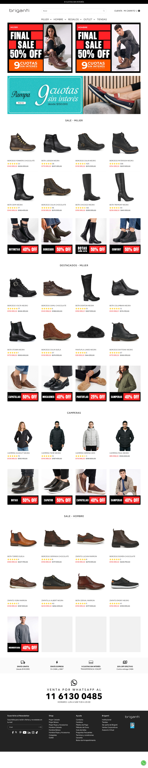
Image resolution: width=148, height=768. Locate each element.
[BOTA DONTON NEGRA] (91, 288)
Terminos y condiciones (85, 735)
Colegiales (53, 735)
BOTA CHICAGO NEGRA (85, 205)
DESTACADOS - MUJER (74, 265)
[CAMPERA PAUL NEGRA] (125, 435)
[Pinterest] (20, 732)
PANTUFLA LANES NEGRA (86, 350)
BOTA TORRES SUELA (15, 556)
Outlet (51, 738)
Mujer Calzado (54, 720)
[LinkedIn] (29, 732)
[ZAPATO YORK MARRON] (22, 582)
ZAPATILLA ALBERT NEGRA (52, 600)
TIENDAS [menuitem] (102, 19)
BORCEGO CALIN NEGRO (86, 161)
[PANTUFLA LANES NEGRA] (91, 332)
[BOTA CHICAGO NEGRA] (91, 187)
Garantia (79, 738)
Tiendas (105, 722)
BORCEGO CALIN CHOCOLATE (53, 205)
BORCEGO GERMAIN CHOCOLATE (55, 556)
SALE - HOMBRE (74, 516)
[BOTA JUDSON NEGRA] (56, 143)
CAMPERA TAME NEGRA (51, 453)
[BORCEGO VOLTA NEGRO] (22, 288)
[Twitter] (16, 732)
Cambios (79, 722)
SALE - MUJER (74, 120)
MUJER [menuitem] (45, 19)
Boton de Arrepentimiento (86, 740)
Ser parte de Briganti (109, 725)
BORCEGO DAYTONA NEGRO (121, 350)
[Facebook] (13, 732)
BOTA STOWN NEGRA (16, 350)
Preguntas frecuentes (84, 732)
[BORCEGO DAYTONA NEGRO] (125, 332)
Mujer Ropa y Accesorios (58, 725)
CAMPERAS (74, 412)
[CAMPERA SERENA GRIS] (91, 435)
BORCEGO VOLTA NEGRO (17, 306)
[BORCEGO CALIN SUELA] (56, 332)
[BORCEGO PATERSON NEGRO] (125, 143)
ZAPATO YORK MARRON (17, 600)
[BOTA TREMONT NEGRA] (125, 187)
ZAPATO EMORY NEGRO (119, 600)
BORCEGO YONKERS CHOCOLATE (21, 161)
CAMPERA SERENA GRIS (85, 453)
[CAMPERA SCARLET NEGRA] (22, 435)
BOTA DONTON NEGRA (85, 306)
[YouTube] (24, 732)
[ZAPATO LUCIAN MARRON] (91, 538)
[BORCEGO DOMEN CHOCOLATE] (125, 538)
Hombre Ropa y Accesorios (59, 732)
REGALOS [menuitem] (73, 19)
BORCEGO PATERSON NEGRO (122, 161)
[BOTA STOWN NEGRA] (22, 332)
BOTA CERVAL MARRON (85, 600)
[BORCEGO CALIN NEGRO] (91, 143)
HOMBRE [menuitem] (58, 19)
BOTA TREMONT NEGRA (119, 205)
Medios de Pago (82, 725)
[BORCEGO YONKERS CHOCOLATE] (22, 143)
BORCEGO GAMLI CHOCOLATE (53, 306)
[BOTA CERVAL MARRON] (91, 582)
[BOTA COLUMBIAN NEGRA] (125, 288)
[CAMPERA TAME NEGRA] (56, 435)
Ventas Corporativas (110, 727)
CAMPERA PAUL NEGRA (119, 453)
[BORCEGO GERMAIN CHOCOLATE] (56, 538)
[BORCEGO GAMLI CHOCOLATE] (56, 288)
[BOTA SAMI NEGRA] (22, 187)
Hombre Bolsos (55, 730)
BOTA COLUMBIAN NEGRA (120, 306)
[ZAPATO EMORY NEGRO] (125, 582)
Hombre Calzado (55, 727)
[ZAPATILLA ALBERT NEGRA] (56, 582)
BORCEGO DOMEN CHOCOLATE (122, 556)
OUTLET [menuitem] (88, 19)
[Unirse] (40, 727)
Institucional (106, 720)
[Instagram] (33, 732)
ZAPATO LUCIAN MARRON (86, 556)
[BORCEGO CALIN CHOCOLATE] (56, 187)
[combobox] (74, 10)
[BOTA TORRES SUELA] (22, 538)
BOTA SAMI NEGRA (15, 205)
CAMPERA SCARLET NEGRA (18, 453)
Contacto (79, 720)
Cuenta (118, 11)
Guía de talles (81, 730)
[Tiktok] (37, 732)
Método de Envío (82, 727)
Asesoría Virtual (108, 730)
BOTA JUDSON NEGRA (50, 161)
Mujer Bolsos (54, 722)
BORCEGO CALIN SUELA (51, 350)
